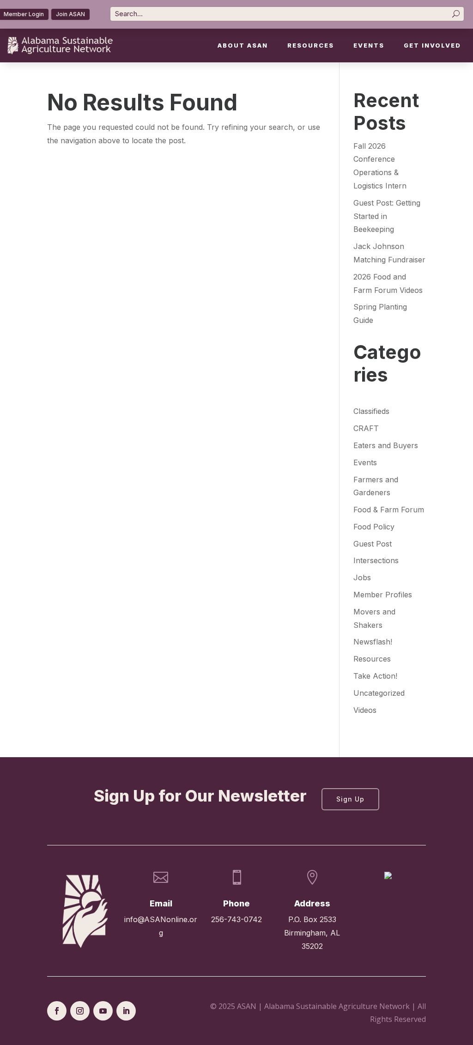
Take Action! (375, 675)
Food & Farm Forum (388, 509)
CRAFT (366, 428)
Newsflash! (372, 641)
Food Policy (373, 526)
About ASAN (243, 45)
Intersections (376, 560)
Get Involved (432, 45)
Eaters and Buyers (385, 445)
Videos (364, 710)
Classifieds (371, 411)
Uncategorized (379, 693)
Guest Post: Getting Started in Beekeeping (386, 216)
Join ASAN (70, 14)
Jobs (362, 577)
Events (368, 45)
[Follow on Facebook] (57, 1011)
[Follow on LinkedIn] (126, 1011)
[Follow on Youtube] (103, 1011)
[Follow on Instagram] (80, 1011)
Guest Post (372, 543)
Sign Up (350, 799)
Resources (310, 45)
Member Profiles (382, 594)
